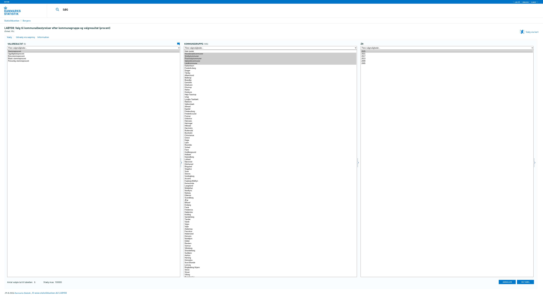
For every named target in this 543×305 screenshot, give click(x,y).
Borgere (27, 20)
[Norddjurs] (270, 239)
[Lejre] (270, 142)
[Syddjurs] (270, 253)
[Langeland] (270, 186)
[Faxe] (270, 150)
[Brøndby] (270, 80)
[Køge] (270, 140)
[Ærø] (270, 200)
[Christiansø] (270, 135)
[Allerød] (270, 106)
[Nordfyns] (270, 190)
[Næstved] (270, 162)
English (525, 2)
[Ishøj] (270, 97)
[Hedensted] (270, 234)
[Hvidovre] (270, 92)
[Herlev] (270, 90)
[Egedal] (270, 109)
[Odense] (270, 195)
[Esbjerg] (270, 205)
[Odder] (270, 241)
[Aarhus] (270, 255)
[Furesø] (270, 116)
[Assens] (270, 178)
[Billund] (270, 202)
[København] (270, 66)
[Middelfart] (270, 188)
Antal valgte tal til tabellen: (20, 282)
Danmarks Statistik (22, 293)
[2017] (447, 56)
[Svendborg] (270, 198)
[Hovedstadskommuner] (270, 54)
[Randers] (270, 243)
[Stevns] (270, 174)
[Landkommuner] (270, 63)
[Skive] (270, 270)
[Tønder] (270, 219)
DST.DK (6, 2)
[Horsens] (270, 236)
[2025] (447, 51)
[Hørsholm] (270, 128)
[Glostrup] (270, 87)
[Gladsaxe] (270, 85)
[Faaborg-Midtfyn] (270, 181)
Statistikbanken (11, 20)
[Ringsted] (270, 166)
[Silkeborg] (270, 248)
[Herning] (270, 258)
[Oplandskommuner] (270, 61)
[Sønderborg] (270, 217)
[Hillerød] (270, 126)
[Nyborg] (270, 193)
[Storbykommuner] (270, 56)
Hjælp (533, 2)
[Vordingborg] (270, 176)
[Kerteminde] (270, 183)
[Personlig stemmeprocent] (94, 61)
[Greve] (270, 138)
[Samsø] (270, 246)
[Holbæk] (270, 154)
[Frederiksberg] (270, 68)
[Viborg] (270, 275)
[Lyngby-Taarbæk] (270, 99)
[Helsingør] (270, 123)
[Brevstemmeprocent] (94, 56)
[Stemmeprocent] (94, 51)
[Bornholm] (270, 133)
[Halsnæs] (270, 121)
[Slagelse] (270, 169)
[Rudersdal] (270, 130)
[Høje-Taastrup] (270, 94)
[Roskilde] (270, 145)
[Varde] (270, 222)
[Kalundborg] (270, 157)
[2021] (447, 54)
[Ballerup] (270, 78)
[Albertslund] (270, 75)
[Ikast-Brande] (270, 263)
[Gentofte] (270, 82)
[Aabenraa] (270, 229)
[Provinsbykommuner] (270, 58)
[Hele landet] (270, 51)
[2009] (447, 61)
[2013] (447, 58)
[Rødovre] (270, 102)
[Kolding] (270, 214)
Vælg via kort (532, 32)
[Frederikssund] (270, 114)
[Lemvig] (270, 265)
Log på (517, 2)
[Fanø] (270, 207)
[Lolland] (270, 159)
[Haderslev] (270, 212)
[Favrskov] (270, 231)
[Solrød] (270, 147)
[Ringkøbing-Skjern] (270, 267)
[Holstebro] (270, 260)
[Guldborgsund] (270, 152)
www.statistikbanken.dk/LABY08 (51, 293)
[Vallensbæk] (270, 104)
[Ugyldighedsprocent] (94, 54)
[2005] (447, 63)
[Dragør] (270, 70)
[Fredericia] (270, 210)
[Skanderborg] (270, 251)
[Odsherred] (270, 164)
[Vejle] (270, 227)
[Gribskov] (270, 118)
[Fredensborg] (270, 111)
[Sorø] (270, 171)
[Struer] (270, 272)
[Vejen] (270, 224)
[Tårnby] (270, 73)
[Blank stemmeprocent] (94, 58)
